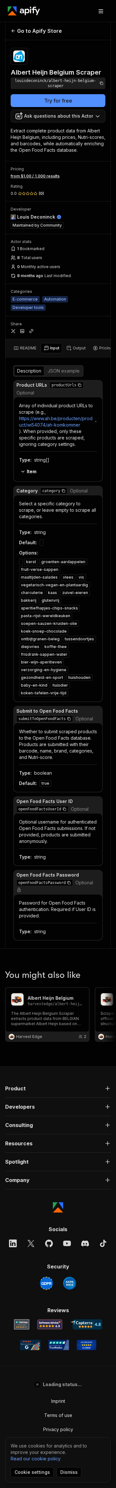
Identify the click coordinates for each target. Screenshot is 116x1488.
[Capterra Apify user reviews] (86, 1324)
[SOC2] (69, 1283)
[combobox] (58, 116)
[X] (31, 1243)
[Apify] (24, 10)
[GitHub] (49, 1243)
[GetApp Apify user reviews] (21, 1324)
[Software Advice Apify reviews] (50, 1324)
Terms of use (58, 1415)
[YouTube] (67, 1243)
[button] (80, 385)
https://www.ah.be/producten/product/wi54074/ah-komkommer (55, 422)
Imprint (58, 1401)
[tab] (25, 348)
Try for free (58, 100)
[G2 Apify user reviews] (30, 1345)
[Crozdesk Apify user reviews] (86, 1345)
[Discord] (85, 1243)
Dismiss (69, 1472)
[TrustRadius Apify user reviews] (58, 1345)
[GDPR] (46, 1283)
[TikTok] (103, 1243)
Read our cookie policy (36, 1458)
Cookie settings (32, 1472)
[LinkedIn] (13, 1243)
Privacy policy (58, 1429)
